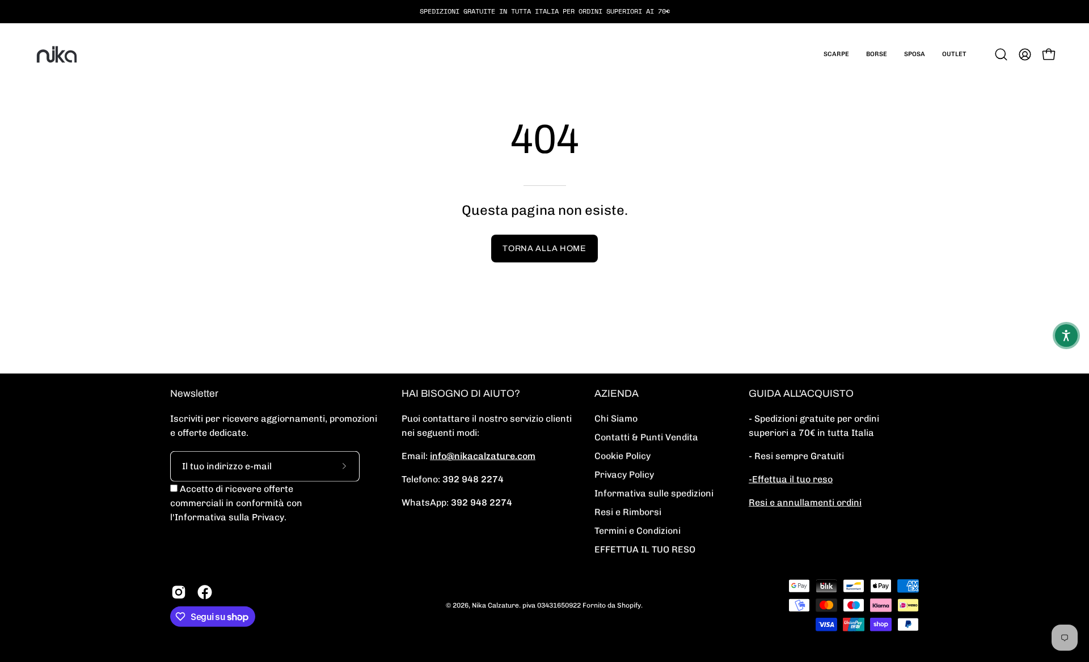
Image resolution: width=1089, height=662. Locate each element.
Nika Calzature (495, 605)
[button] (836, 54)
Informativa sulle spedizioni (654, 493)
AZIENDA (616, 393)
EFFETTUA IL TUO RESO (644, 549)
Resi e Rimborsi (627, 512)
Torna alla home (544, 248)
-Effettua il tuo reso (791, 479)
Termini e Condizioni (637, 530)
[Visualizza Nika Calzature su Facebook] (204, 592)
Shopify (629, 605)
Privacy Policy (624, 474)
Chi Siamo (616, 418)
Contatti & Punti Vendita (646, 437)
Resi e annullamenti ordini (805, 502)
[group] (544, 11)
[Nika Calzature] (56, 54)
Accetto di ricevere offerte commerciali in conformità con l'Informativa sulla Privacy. (236, 503)
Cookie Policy (622, 456)
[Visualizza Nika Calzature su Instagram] (178, 592)
